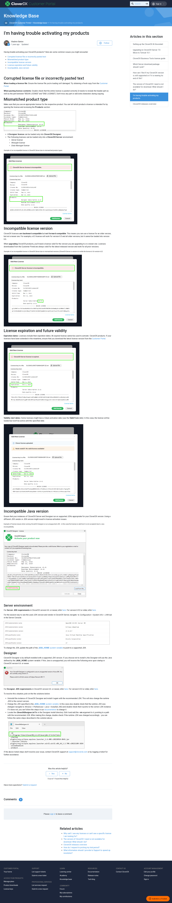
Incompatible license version (19, 62)
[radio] (51, 773)
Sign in (146, 879)
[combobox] (137, 3)
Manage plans (9, 881)
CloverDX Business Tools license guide (149, 58)
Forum (62, 889)
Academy (63, 875)
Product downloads (11, 885)
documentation (50, 709)
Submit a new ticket (39, 875)
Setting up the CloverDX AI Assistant (148, 44)
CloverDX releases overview (75, 845)
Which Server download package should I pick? (146, 65)
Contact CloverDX (122, 872)
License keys (8, 889)
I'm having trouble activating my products (146, 96)
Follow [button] (106, 43)
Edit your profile (149, 872)
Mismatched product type (17, 59)
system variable (50, 648)
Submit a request (30, 785)
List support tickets (39, 872)
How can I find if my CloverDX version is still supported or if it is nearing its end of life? (148, 75)
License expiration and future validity (22, 65)
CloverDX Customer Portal (20, 23)
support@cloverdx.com (77, 752)
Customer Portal (98, 339)
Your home (8, 872)
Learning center (65, 872)
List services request (39, 885)
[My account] (16, 3)
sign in (52, 814)
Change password (150, 875)
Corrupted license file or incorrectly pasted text (26, 57)
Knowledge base (40, 23)
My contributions (66, 896)
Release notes (93, 875)
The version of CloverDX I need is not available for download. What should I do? (148, 87)
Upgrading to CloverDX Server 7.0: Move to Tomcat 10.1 (147, 51)
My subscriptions (66, 893)
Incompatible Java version (18, 68)
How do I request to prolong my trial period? (82, 847)
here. (64, 610)
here (66, 689)
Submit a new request (40, 889)
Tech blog (91, 879)
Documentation (93, 872)
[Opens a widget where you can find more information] (158, 899)
